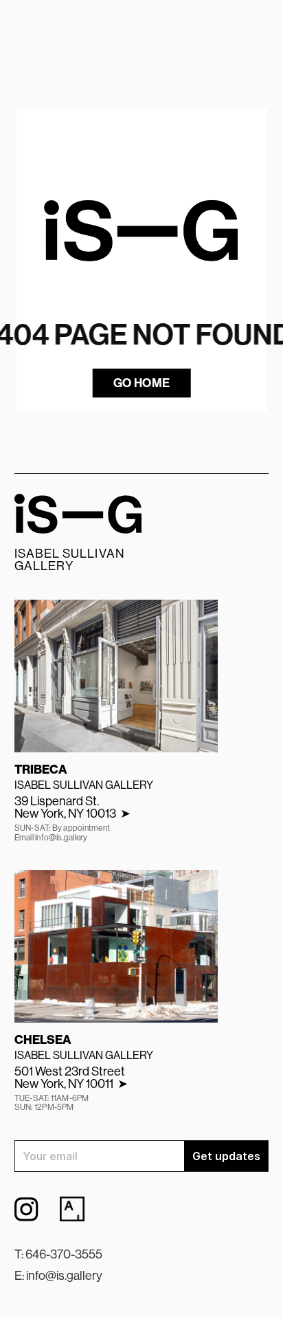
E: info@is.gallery (58, 1275)
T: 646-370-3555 (58, 1254)
